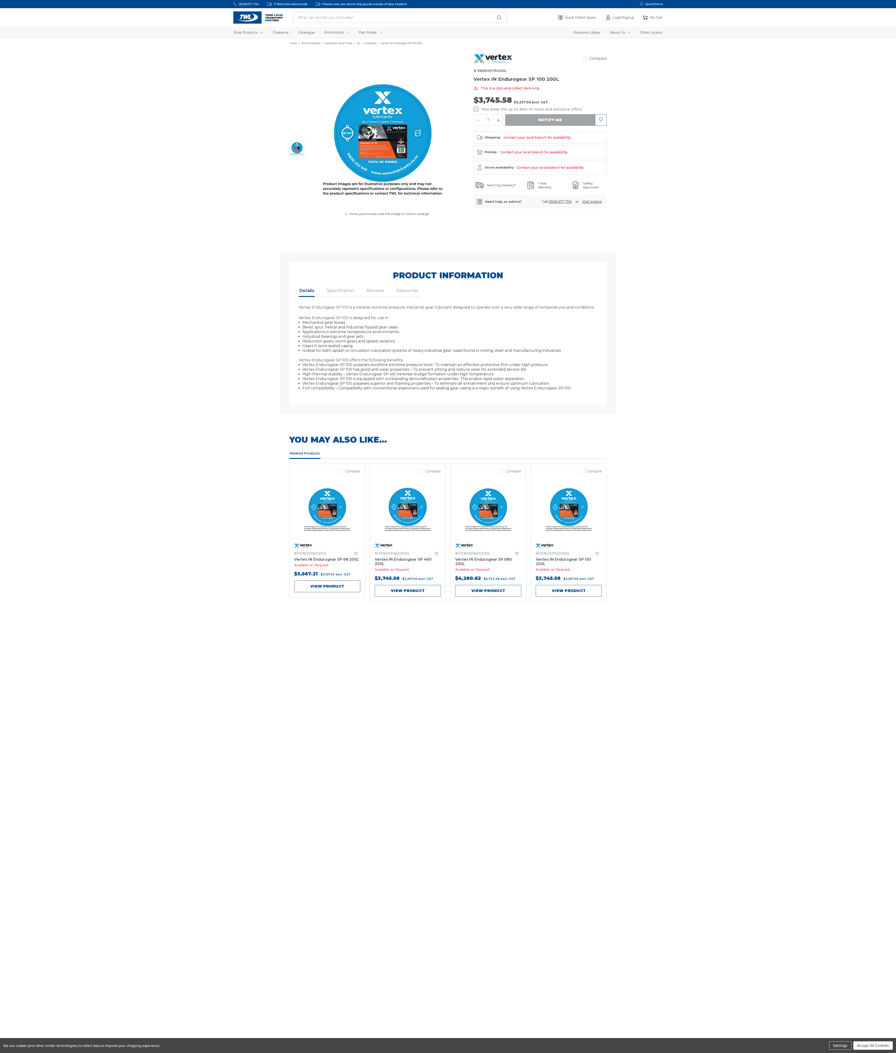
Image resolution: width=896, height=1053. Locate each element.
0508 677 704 (249, 4)
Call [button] (557, 202)
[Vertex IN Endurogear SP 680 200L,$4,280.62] (488, 511)
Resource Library (587, 32)
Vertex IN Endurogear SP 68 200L (326, 559)
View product (327, 586)
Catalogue (306, 32)
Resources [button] (407, 290)
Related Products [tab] (305, 453)
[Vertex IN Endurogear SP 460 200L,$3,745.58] (408, 511)
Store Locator (651, 32)
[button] (620, 17)
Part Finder (368, 32)
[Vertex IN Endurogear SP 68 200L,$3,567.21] (327, 511)
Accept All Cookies (873, 1045)
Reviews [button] (375, 290)
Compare (598, 58)
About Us (618, 32)
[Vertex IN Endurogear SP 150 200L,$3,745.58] (569, 511)
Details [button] (306, 290)
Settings (840, 1045)
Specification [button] (340, 290)
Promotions (334, 32)
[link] (493, 59)
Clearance (281, 32)
